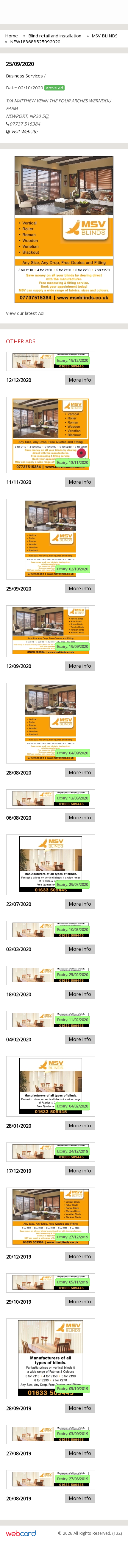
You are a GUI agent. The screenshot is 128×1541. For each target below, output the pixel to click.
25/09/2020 (20, 63)
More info (80, 380)
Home (11, 36)
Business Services (24, 76)
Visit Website (24, 131)
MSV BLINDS (105, 36)
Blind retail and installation (54, 36)
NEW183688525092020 (35, 42)
